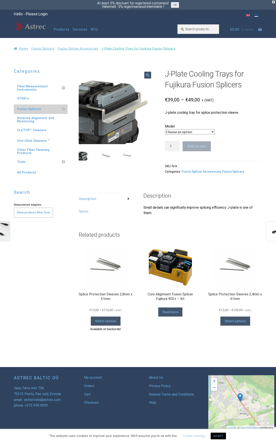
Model (170, 126)
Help (152, 402)
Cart (87, 394)
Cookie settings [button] (194, 436)
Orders (89, 386)
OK (175, 4)
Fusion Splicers (42, 48)
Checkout (91, 402)
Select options (105, 321)
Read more (170, 312)
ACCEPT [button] (218, 436)
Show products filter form (33, 212)
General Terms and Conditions (171, 394)
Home (23, 48)
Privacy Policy (160, 386)
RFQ (94, 29)
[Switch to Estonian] (256, 15)
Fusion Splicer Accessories (78, 48)
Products (61, 29)
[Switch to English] (248, 15)
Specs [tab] (83, 211)
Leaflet (232, 427)
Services (80, 29)
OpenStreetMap (249, 427)
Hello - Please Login (31, 14)
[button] (147, 75)
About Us (156, 377)
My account (93, 377)
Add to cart (197, 146)
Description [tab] (87, 199)
